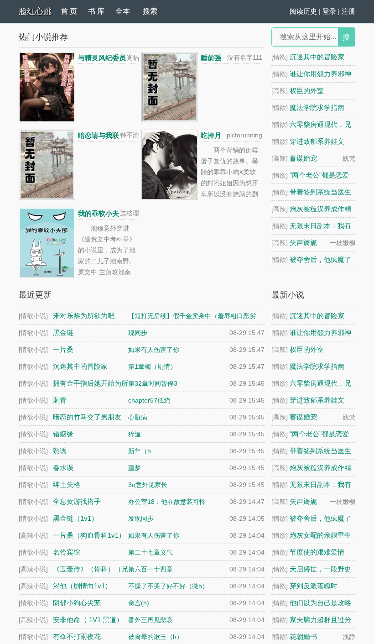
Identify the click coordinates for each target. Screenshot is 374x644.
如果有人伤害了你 (153, 349)
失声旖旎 (303, 242)
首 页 (69, 11)
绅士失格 (66, 484)
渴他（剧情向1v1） (82, 586)
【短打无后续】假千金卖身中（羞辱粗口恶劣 (192, 315)
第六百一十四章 (150, 569)
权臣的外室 (307, 90)
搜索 (150, 11)
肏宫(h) (138, 603)
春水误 (63, 467)
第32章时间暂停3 (152, 383)
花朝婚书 (303, 636)
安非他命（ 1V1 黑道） (88, 619)
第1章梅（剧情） (152, 366)
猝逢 (134, 434)
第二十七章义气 (150, 552)
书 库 (96, 11)
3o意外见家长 (147, 484)
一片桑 (63, 349)
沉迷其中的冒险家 (317, 57)
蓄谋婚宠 (303, 158)
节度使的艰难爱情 (317, 552)
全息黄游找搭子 (77, 501)
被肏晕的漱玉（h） (155, 636)
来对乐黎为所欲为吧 (83, 315)
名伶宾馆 (66, 552)
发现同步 (141, 518)
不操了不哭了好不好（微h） (168, 586)
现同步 (137, 332)
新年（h (139, 451)
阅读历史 (303, 11)
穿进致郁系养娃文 (317, 141)
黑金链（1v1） (75, 518)
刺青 (60, 400)
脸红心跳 (35, 11)
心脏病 (137, 417)
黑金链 (63, 332)
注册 (348, 11)
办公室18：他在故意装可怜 (167, 501)
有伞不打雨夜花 (77, 636)
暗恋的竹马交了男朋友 (87, 417)
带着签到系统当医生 (320, 192)
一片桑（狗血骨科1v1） (89, 535)
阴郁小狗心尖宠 (77, 603)
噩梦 (134, 467)
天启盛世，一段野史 (320, 569)
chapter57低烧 (149, 400)
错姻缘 (63, 434)
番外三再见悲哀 (150, 619)
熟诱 (60, 451)
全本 (122, 11)
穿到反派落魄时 (314, 586)
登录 (329, 11)
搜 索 (346, 39)
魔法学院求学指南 (317, 107)
